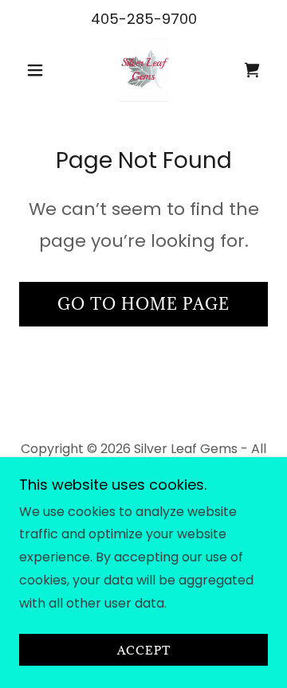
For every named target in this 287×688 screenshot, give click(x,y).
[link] (143, 70)
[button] (38, 70)
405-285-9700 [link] (144, 19)
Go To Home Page (143, 304)
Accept (144, 650)
